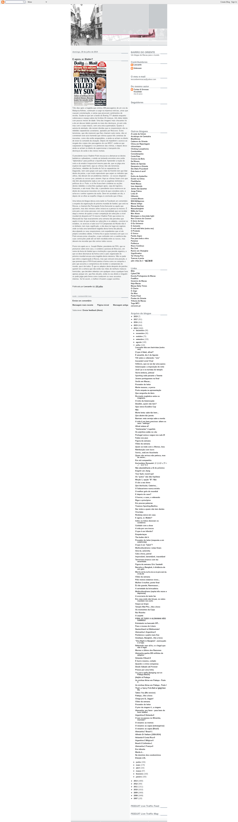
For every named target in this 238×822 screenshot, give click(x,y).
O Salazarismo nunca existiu (147, 488)
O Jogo (134, 291)
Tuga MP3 (135, 303)
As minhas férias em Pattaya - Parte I (151, 685)
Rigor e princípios (143, 500)
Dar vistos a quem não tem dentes (149, 509)
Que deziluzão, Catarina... (146, 486)
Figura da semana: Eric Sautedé (149, 564)
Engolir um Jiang (142, 471)
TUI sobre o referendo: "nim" (147, 358)
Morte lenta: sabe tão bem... (147, 413)
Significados (136, 253)
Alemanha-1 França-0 (144, 746)
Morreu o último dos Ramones (148, 650)
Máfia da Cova (137, 211)
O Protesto (135, 231)
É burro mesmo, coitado (145, 661)
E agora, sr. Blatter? (143, 518)
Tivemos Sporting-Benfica (146, 506)
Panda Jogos (136, 236)
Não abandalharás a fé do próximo (150, 468)
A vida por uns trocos (144, 528)
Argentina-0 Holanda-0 (144, 715)
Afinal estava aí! (142, 426)
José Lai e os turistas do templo (149, 370)
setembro (140, 339)
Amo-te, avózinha (142, 551)
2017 (136, 319)
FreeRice (134, 278)
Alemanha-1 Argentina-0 (145, 632)
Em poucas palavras (144, 503)
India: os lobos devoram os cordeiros (147, 522)
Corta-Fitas (135, 156)
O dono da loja (137, 221)
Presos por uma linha (144, 670)
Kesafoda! (138, 92)
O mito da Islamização (144, 401)
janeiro (139, 777)
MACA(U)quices (137, 201)
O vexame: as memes (144, 723)
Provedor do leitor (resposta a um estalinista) (149, 541)
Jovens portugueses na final (147, 378)
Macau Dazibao (137, 206)
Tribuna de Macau (138, 301)
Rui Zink (134, 248)
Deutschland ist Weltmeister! (147, 629)
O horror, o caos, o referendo (147, 497)
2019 (136, 316)
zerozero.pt (135, 306)
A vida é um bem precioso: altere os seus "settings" (150, 422)
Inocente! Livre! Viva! (144, 361)
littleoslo (134, 196)
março (139, 771)
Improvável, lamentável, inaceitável (150, 557)
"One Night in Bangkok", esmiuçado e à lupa (150, 642)
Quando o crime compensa (146, 664)
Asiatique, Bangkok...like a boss (149, 638)
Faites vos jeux (141, 438)
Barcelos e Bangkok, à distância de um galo (150, 568)
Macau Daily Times (139, 286)
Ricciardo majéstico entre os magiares (147, 397)
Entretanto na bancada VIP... (147, 623)
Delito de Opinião (138, 164)
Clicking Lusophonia (140, 149)
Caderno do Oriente (139, 141)
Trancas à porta (137, 258)
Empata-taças (141, 534)
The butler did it (142, 537)
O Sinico (134, 233)
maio (138, 765)
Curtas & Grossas (141, 89)
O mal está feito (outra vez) (142, 228)
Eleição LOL (140, 758)
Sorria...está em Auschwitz (146, 453)
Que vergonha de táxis (144, 393)
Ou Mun (134, 293)
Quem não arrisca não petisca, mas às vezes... (150, 456)
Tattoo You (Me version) (145, 693)
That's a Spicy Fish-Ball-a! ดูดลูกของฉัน (150, 689)
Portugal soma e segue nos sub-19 (150, 435)
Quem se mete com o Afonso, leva (150, 447)
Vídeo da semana (142, 444)
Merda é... (139, 752)
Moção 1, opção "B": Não (146, 480)
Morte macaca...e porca (145, 387)
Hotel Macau (136, 184)
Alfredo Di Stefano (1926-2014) (148, 734)
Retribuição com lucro (144, 450)
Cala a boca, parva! (143, 554)
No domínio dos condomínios (148, 755)
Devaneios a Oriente (139, 166)
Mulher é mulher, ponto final (147, 583)
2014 (136, 328)
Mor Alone (135, 214)
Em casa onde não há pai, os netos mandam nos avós (150, 600)
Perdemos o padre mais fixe (147, 635)
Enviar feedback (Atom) (92, 310)
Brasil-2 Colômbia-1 (143, 743)
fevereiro (140, 774)
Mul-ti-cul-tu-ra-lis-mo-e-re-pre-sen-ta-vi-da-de (151, 573)
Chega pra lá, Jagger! (144, 699)
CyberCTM (135, 273)
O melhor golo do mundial (146, 491)
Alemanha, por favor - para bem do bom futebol (150, 711)
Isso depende (136, 186)
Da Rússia (135, 161)
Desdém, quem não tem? (146, 404)
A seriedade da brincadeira (146, 589)
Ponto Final (136, 296)
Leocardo (138, 65)
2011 (136, 787)
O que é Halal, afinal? (144, 352)
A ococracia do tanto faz (145, 596)
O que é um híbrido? (144, 531)
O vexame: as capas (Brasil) (147, 729)
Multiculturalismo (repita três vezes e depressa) (151, 592)
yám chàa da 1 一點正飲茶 (142, 261)
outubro (139, 336)
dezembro (140, 330)
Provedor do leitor (143, 384)
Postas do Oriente (138, 298)
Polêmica (135, 243)
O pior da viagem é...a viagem (148, 707)
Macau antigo (136, 204)
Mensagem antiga (120, 305)
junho (138, 762)
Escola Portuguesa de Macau (143, 276)
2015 (136, 325)
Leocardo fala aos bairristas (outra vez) (149, 348)
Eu (132, 174)
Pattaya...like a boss (143, 696)
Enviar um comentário (81, 301)
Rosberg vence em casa (145, 515)
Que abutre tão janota (144, 416)
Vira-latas (139, 512)
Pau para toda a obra (140, 238)
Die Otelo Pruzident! (139, 169)
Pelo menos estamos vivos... (147, 580)
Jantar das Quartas (139, 189)
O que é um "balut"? (144, 545)
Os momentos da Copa (145, 610)
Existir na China (137, 179)
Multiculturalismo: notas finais (148, 548)
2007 (136, 798)
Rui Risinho (140, 613)
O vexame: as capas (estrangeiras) (149, 726)
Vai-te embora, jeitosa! (144, 373)
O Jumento (135, 226)
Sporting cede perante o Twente (148, 376)
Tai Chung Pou (137, 256)
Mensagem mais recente (82, 305)
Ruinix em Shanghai (139, 251)
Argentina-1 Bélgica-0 (144, 740)
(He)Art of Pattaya (142, 677)
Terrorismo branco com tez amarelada (146, 561)
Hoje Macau (136, 283)
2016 (136, 322)
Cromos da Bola (138, 159)
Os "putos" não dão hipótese (147, 477)
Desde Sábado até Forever (146, 667)
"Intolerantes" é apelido (145, 429)
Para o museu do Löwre (145, 626)
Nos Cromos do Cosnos (141, 218)
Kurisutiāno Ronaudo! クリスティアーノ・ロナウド (151, 464)
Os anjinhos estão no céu (146, 432)
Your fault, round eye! (144, 474)
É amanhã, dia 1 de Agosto (146, 355)
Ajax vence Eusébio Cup (145, 407)
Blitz (133, 271)
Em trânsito (140, 749)
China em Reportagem (140, 144)
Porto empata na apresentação (148, 390)
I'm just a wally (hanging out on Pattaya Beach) (148, 674)
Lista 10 (134, 194)
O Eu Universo (137, 223)
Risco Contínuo (137, 246)
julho (138, 345)
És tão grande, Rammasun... (147, 585)
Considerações (137, 154)
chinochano (136, 146)
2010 (136, 790)
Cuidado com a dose (144, 526)
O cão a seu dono (142, 483)
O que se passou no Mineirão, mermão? (148, 719)
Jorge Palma (136, 191)
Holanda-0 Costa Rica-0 (145, 737)
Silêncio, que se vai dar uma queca (150, 364)
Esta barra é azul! (138, 171)
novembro (140, 333)
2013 (136, 781)
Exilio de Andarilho (139, 176)
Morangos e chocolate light (142, 216)
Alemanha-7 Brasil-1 (143, 732)
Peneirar (134, 241)
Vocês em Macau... (143, 381)
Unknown (138, 68)
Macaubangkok (137, 209)
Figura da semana (143, 441)
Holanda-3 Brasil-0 (143, 658)
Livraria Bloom (137, 199)
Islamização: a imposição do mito (149, 367)
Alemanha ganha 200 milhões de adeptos (149, 654)
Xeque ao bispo (142, 604)
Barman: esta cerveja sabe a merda (150, 418)
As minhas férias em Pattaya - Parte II (150, 681)
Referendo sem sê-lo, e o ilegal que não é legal (150, 646)
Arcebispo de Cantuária (141, 136)
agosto (139, 342)
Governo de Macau (139, 281)
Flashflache (136, 181)
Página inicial (103, 305)
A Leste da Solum (138, 134)
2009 (136, 793)
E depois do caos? (143, 494)
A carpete (139, 616)
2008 (136, 796)
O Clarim (134, 288)
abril (138, 768)
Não (137, 410)
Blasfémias (135, 139)
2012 (136, 784)
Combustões (136, 151)
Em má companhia (143, 460)
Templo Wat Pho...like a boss (147, 607)
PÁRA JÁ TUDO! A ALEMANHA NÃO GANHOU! (150, 619)
